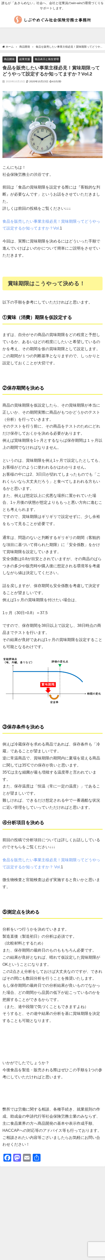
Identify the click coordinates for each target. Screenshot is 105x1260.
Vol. (57, 867)
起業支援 (24, 59)
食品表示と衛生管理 (47, 59)
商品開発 (9, 59)
